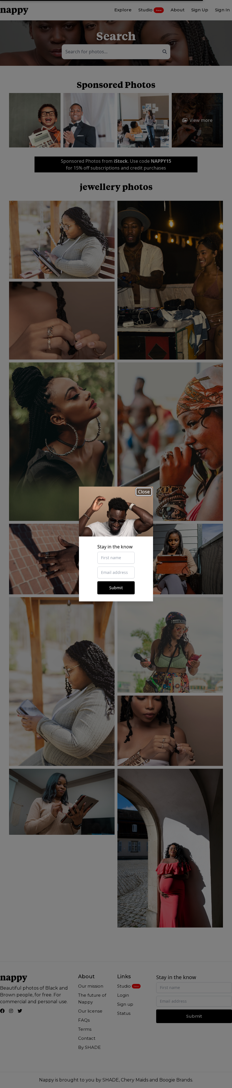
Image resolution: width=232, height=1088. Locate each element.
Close (144, 492)
